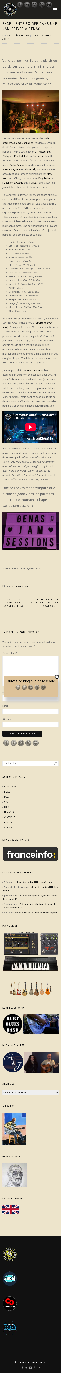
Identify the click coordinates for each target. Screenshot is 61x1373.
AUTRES (8, 827)
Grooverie (38, 156)
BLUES (7, 791)
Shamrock (30, 169)
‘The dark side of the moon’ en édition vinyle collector (45, 602)
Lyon (26, 586)
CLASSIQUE (9, 817)
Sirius (33, 182)
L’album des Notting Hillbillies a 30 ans (33, 881)
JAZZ (6, 796)
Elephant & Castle (13, 182)
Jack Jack (23, 156)
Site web (6, 719)
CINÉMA (8, 822)
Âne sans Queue (11, 169)
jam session (17, 586)
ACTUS (5, 39)
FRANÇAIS (9, 812)
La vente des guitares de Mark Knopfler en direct (13, 602)
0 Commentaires (41, 35)
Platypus (7, 156)
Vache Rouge (16, 164)
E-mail (5, 705)
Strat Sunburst (35, 370)
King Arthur (44, 178)
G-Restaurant (42, 151)
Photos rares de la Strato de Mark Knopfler (36, 912)
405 (16, 156)
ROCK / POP (10, 786)
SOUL (7, 801)
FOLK (6, 806)
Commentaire (9, 652)
